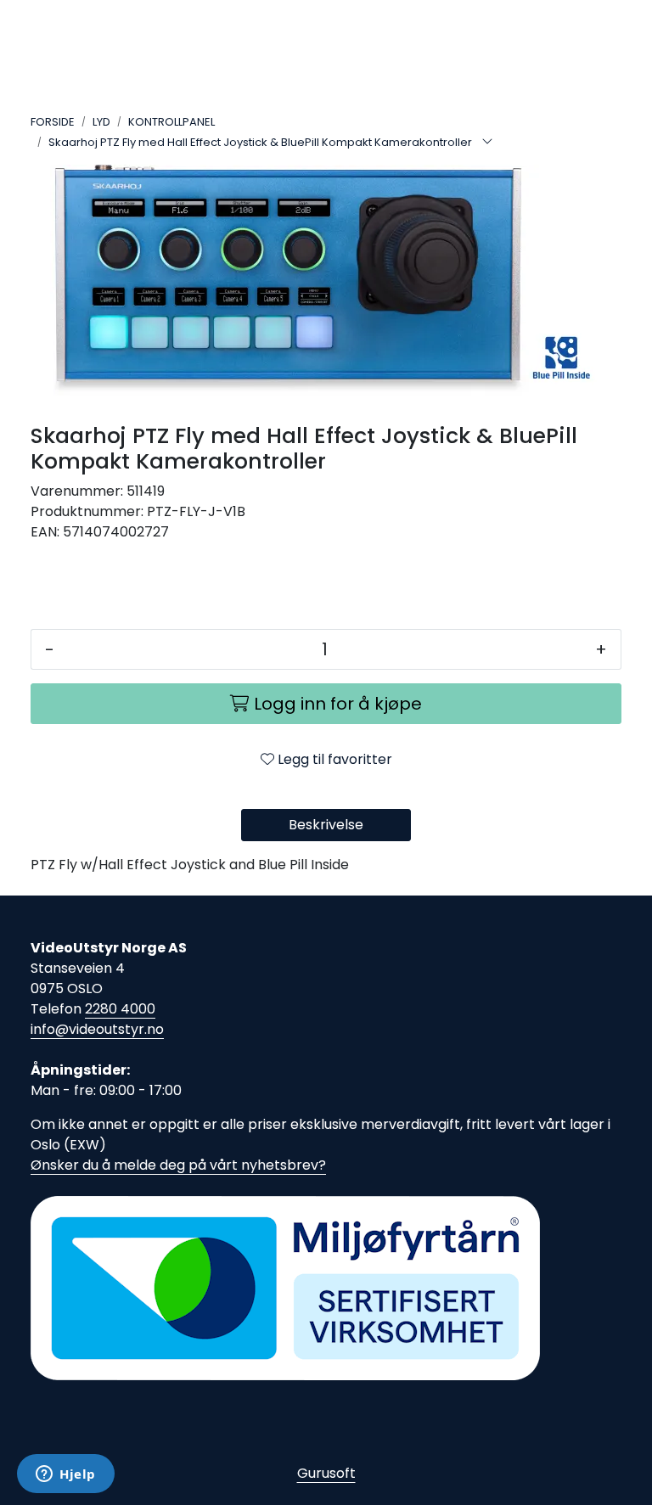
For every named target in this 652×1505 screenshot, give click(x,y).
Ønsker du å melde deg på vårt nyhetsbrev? (178, 1165)
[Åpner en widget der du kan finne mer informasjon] (66, 1475)
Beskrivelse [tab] (326, 824)
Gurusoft (326, 1473)
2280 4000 (120, 1009)
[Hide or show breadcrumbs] (487, 143)
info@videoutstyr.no (97, 1029)
